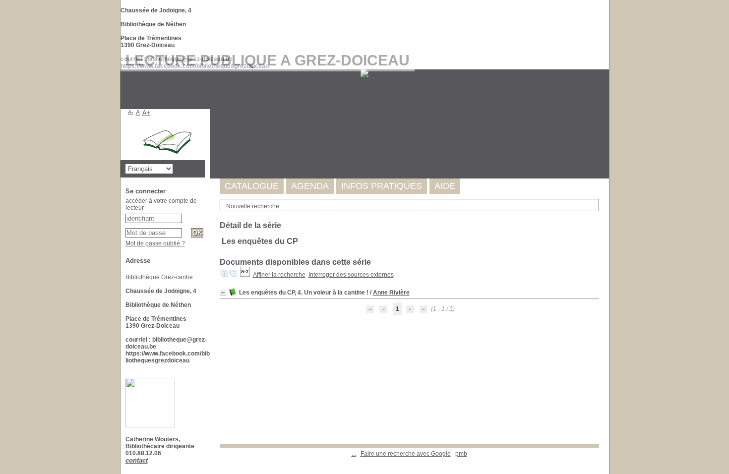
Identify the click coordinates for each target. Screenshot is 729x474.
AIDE (444, 186)
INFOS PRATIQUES (381, 186)
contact (136, 460)
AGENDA (310, 186)
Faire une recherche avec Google (406, 453)
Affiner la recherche (279, 274)
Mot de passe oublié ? (155, 243)
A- (130, 112)
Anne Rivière (391, 292)
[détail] (223, 293)
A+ (146, 113)
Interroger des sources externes (351, 274)
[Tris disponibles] (245, 274)
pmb (461, 453)
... (354, 453)
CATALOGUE (252, 186)
